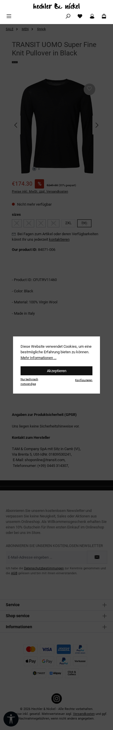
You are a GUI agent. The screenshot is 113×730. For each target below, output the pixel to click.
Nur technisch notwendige (29, 381)
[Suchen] (68, 16)
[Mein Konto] (92, 16)
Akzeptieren (56, 371)
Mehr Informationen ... (39, 358)
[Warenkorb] (104, 16)
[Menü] (9, 16)
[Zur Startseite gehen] (56, 6)
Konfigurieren (83, 380)
